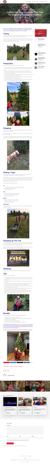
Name (8, 436)
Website (33, 436)
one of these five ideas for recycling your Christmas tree (18, 292)
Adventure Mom (19, 17)
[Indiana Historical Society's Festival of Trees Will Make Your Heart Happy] (12, 386)
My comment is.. (9, 425)
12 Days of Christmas (23, 9)
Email (20, 436)
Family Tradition (21, 366)
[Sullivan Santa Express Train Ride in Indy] (37, 386)
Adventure (28, 9)
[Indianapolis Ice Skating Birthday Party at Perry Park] (40, 406)
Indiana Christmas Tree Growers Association (21, 324)
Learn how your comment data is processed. (19, 445)
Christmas (11, 366)
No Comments (31, 17)
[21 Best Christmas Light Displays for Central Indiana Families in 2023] (10, 406)
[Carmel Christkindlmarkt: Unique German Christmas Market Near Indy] (25, 406)
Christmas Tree (15, 366)
